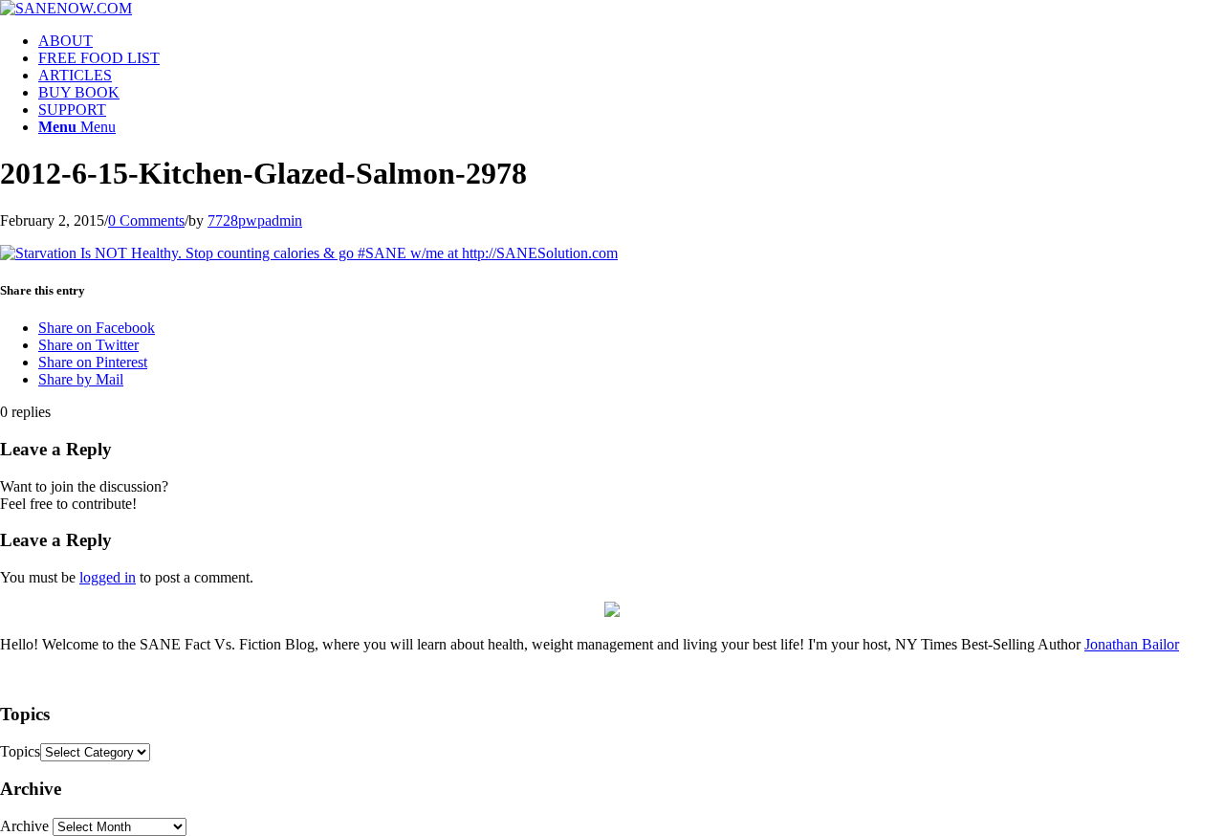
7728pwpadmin (255, 220)
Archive (24, 826)
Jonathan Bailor (1131, 644)
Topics (20, 751)
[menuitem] (631, 41)
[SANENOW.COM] (66, 8)
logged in (107, 577)
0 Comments (146, 220)
